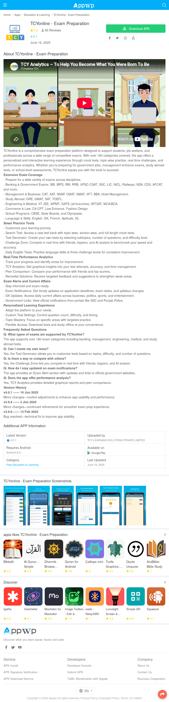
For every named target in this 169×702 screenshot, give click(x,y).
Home (7, 14)
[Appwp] (84, 5)
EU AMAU (136, 698)
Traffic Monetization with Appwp (87, 679)
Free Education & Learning (22, 464)
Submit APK (75, 672)
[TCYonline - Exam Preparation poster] (15, 505)
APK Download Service (18, 679)
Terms (124, 698)
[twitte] (13, 647)
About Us (143, 665)
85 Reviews (52, 30)
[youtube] (20, 647)
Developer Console (79, 665)
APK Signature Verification (20, 672)
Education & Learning (37, 14)
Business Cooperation (151, 679)
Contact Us (145, 672)
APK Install (11, 665)
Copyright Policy (109, 698)
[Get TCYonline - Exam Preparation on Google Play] (96, 452)
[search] (164, 5)
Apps (17, 14)
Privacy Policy (89, 698)
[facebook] (6, 647)
